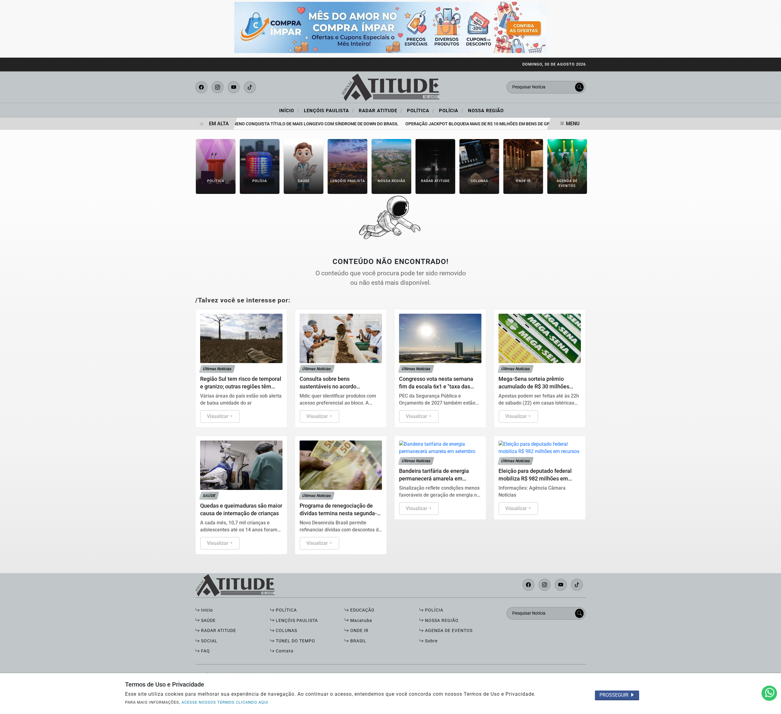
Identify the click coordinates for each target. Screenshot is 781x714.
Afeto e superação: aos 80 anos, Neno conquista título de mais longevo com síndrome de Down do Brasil (268, 124)
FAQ (205, 651)
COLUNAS (286, 630)
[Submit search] (579, 87)
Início (289, 110)
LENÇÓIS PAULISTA (296, 620)
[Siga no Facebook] (201, 87)
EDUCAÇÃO (362, 610)
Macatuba (360, 620)
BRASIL (357, 641)
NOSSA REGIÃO (441, 620)
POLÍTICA (286, 610)
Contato (284, 651)
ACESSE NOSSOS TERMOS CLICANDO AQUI (225, 702)
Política (420, 110)
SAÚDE (208, 620)
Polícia (451, 110)
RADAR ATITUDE (218, 630)
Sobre (430, 641)
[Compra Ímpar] (390, 27)
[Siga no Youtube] (234, 87)
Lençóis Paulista (329, 110)
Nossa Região (486, 110)
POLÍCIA (433, 610)
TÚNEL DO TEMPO (295, 641)
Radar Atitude (380, 110)
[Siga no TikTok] (250, 87)
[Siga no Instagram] (217, 87)
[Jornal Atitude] (390, 87)
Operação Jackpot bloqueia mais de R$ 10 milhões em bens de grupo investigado (485, 124)
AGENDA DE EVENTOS (448, 630)
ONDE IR (359, 630)
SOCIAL (209, 641)
